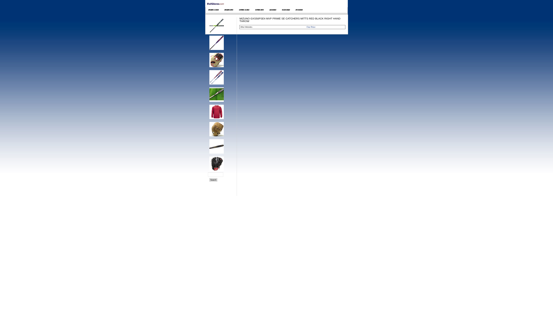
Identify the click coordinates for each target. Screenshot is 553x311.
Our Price (311, 27)
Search (213, 180)
